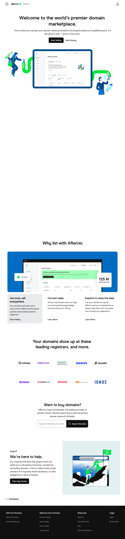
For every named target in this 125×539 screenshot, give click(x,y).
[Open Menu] (6, 4)
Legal (111, 517)
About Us (81, 517)
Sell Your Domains (12, 517)
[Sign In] (117, 4)
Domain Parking (45, 517)
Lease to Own (44, 530)
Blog (79, 526)
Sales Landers (44, 521)
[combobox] (52, 423)
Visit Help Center (83, 521)
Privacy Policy (114, 521)
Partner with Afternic (85, 530)
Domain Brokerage (12, 521)
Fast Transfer (44, 526)
